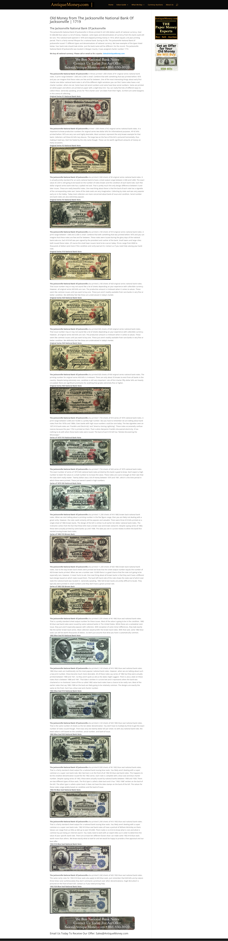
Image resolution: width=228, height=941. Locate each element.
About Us (169, 5)
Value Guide (121, 5)
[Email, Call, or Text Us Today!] (97, 64)
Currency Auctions (155, 5)
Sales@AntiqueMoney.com (114, 53)
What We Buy (137, 5)
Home (110, 5)
